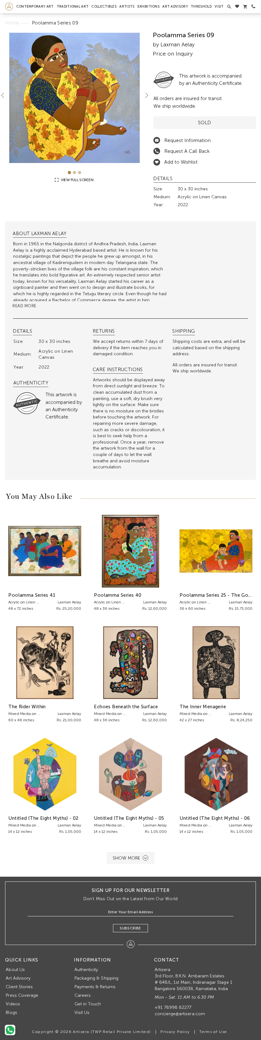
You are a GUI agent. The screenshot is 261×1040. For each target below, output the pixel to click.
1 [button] (69, 172)
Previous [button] (5, 95)
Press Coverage (22, 995)
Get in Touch (87, 1004)
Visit (219, 6)
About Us (15, 969)
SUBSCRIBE (130, 928)
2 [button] (74, 172)
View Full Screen (76, 180)
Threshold (201, 6)
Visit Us (81, 1012)
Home (12, 23)
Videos (13, 1004)
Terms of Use (213, 1032)
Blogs (11, 1012)
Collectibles (103, 6)
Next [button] (144, 95)
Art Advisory (175, 6)
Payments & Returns (95, 986)
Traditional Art (73, 6)
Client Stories (19, 986)
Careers (82, 995)
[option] (74, 98)
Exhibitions (148, 6)
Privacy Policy (175, 1032)
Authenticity (86, 969)
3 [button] (79, 172)
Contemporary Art (35, 6)
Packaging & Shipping (96, 978)
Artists (126, 6)
